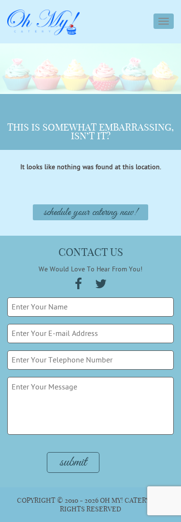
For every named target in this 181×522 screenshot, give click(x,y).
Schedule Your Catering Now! (90, 212)
